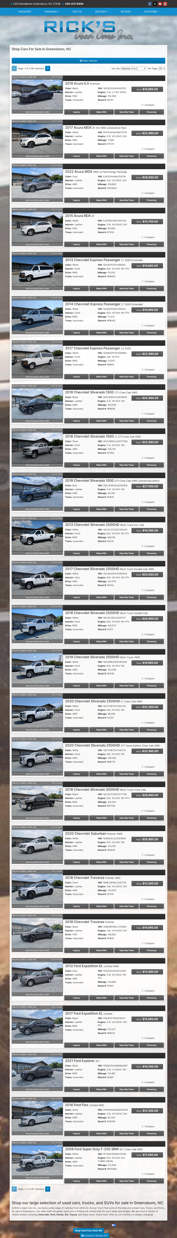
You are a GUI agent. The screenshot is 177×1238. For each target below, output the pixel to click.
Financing (151, 112)
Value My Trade (126, 112)
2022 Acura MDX (96, 172)
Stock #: (102, 100)
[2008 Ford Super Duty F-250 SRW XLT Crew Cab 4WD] (37, 1160)
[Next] (47, 68)
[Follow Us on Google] (165, 4)
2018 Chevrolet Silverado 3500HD (105, 789)
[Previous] (14, 68)
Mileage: (102, 96)
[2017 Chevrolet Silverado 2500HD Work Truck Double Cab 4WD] (37, 579)
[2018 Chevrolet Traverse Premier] (37, 932)
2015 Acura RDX (80, 216)
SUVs (161, 1208)
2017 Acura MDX (95, 128)
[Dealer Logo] (88, 30)
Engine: (102, 92)
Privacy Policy (99, 1223)
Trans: (68, 100)
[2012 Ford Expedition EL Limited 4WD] (37, 977)
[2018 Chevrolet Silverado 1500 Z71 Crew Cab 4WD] (37, 403)
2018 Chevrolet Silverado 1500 (101, 392)
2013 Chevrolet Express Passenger (104, 260)
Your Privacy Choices (104, 1225)
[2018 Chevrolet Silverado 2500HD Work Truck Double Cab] (37, 623)
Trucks (149, 1208)
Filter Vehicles (89, 60)
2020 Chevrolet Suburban (93, 833)
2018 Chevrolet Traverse (92, 878)
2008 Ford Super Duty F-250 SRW (104, 1149)
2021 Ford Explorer (82, 1061)
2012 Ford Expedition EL (92, 966)
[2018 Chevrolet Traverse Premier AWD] (37, 888)
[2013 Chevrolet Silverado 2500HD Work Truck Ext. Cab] (37, 535)
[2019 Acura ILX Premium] (37, 94)
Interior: (69, 92)
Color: (68, 88)
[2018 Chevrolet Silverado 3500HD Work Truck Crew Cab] (37, 800)
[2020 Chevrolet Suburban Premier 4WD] (37, 844)
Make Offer (101, 112)
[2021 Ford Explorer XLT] (37, 1071)
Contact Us (89, 1223)
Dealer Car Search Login (69, 1225)
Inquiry (76, 112)
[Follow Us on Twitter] (155, 4)
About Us (81, 1223)
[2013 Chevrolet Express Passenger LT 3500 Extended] (37, 270)
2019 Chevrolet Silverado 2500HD (102, 657)
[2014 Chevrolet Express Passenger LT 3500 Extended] (37, 315)
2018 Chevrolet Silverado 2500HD (106, 613)
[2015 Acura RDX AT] (37, 226)
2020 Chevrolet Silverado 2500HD (103, 701)
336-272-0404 (74, 3)
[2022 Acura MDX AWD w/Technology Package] (37, 182)
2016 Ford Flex (84, 1105)
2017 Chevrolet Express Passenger (98, 348)
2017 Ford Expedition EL (88, 1013)
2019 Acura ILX (82, 83)
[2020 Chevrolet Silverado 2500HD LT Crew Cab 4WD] (37, 712)
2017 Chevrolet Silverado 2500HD (109, 569)
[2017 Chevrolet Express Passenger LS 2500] (37, 359)
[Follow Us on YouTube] (160, 4)
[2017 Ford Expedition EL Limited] (37, 1024)
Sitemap (92, 1225)
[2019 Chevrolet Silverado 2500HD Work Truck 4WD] (37, 668)
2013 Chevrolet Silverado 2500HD (104, 525)
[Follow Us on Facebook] (150, 4)
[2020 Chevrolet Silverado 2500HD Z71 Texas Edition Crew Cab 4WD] (37, 756)
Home (75, 1223)
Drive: (68, 96)
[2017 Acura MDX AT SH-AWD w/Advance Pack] (37, 138)
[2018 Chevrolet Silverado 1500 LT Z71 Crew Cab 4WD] (37, 447)
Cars (142, 1208)
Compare (149, 104)
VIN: (100, 88)
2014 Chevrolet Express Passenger (104, 304)
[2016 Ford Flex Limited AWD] (37, 1116)
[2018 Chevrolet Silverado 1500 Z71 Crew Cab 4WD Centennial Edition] (37, 491)
